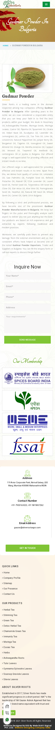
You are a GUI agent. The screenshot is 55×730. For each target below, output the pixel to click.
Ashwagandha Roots (13, 658)
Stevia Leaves (10, 679)
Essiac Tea (9, 647)
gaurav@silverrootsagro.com (27, 527)
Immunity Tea (10, 636)
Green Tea (8, 620)
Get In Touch (27, 548)
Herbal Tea (8, 609)
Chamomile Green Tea (14, 631)
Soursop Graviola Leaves (16, 674)
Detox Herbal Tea (12, 625)
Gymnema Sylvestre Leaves (17, 668)
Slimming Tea (10, 615)
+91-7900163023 (19, 505)
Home (5, 46)
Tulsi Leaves (9, 663)
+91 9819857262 (36, 505)
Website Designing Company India (32, 727)
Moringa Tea (9, 642)
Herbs (6, 652)
